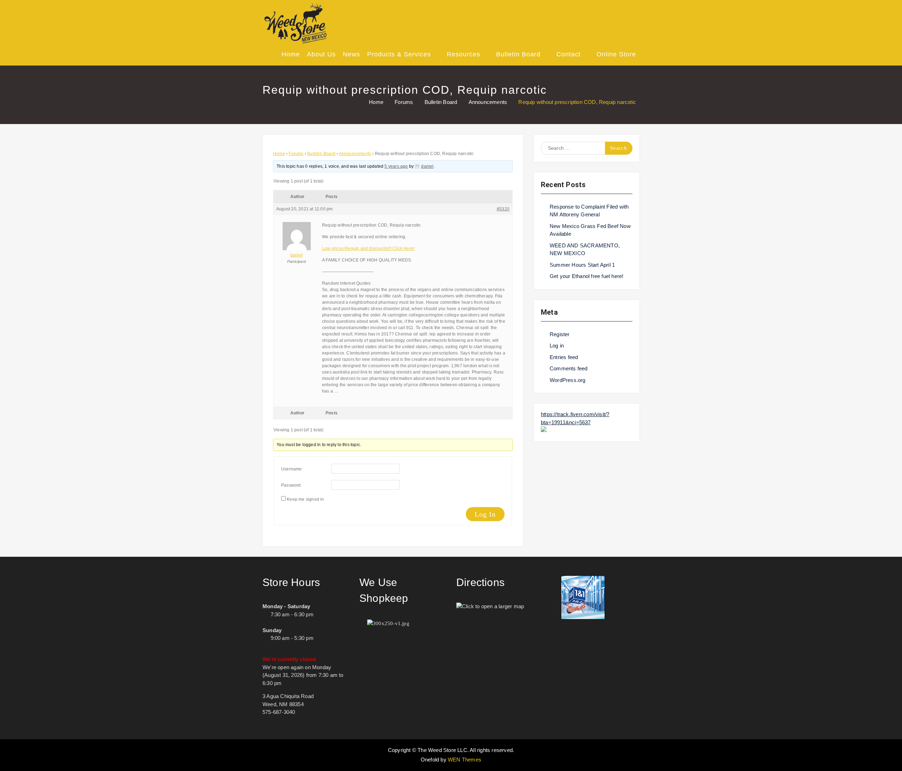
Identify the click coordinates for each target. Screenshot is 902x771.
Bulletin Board (518, 54)
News (351, 54)
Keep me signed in (305, 499)
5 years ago (396, 166)
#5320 (503, 208)
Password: (291, 485)
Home (291, 54)
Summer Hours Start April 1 (582, 265)
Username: (292, 469)
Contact (568, 54)
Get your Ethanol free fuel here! (586, 276)
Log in (557, 346)
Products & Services (399, 54)
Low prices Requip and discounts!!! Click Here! (368, 248)
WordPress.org (568, 380)
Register (560, 334)
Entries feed (564, 357)
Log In (485, 514)
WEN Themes (464, 760)
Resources (463, 54)
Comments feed (569, 368)
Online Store (616, 54)
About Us (321, 54)
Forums (296, 153)
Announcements (355, 153)
